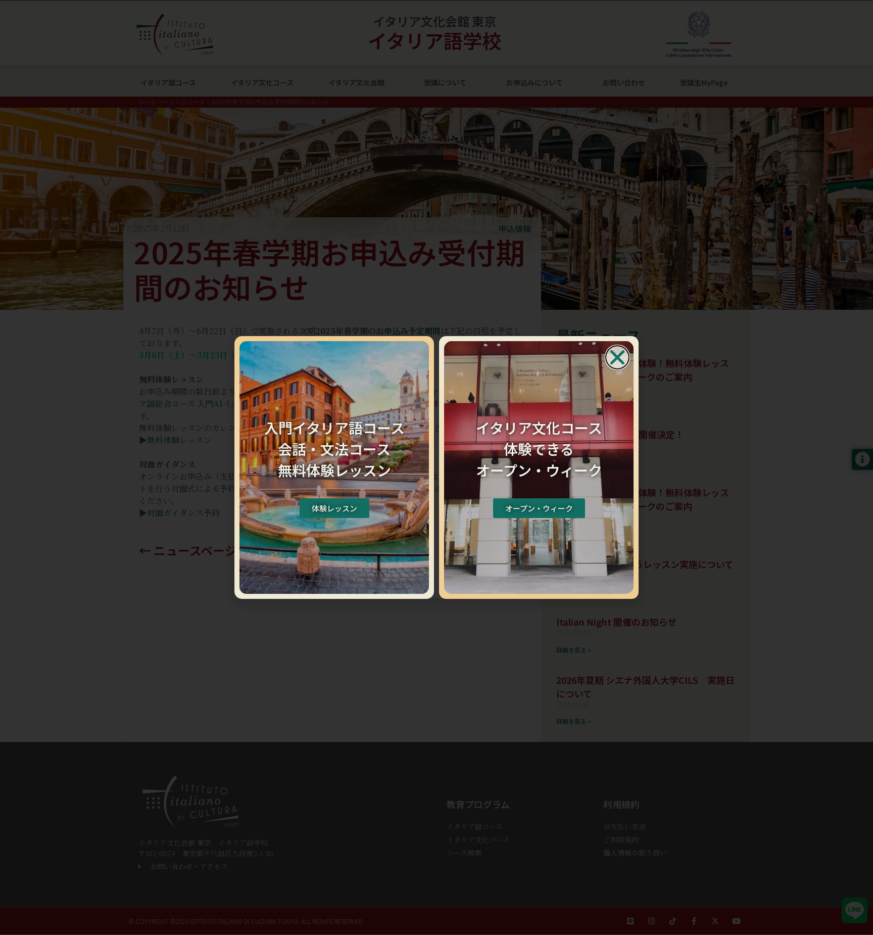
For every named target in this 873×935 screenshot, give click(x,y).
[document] (436, 467)
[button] (617, 357)
